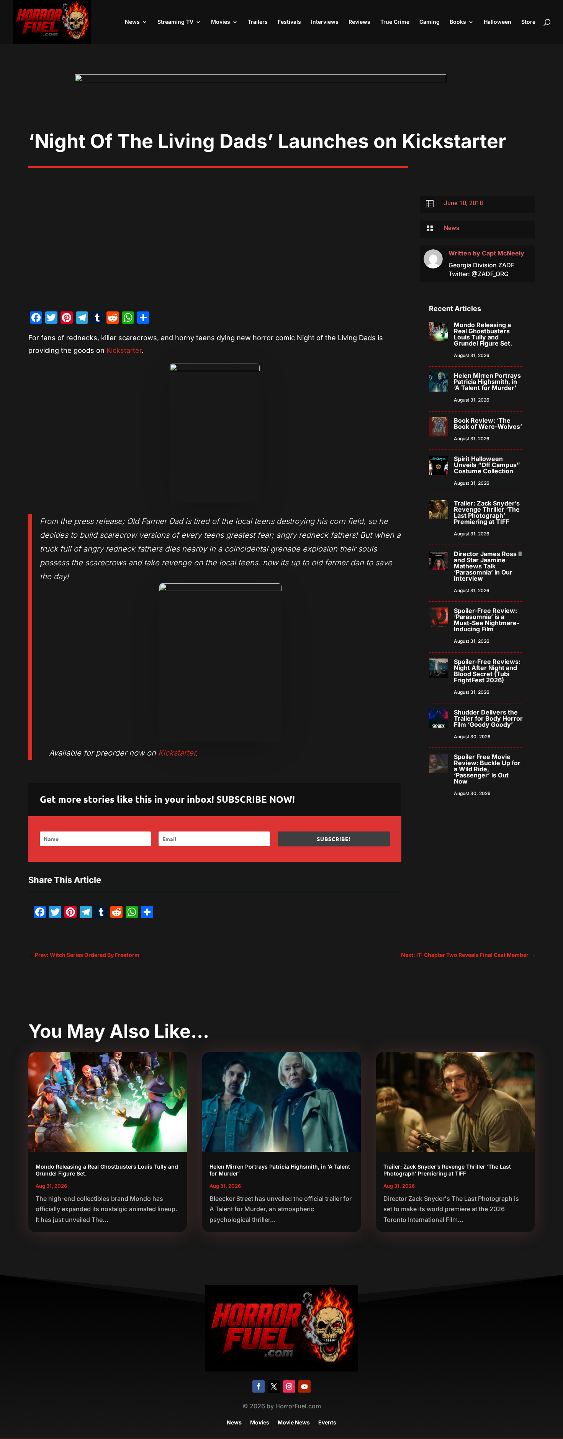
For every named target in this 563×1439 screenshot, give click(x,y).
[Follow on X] (274, 1386)
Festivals (289, 22)
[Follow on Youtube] (304, 1386)
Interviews (325, 22)
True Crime (394, 22)
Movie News (294, 1423)
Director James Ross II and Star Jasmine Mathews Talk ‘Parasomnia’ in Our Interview (488, 566)
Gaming (429, 22)
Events (327, 1423)
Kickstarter (124, 350)
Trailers (258, 22)
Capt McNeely (503, 253)
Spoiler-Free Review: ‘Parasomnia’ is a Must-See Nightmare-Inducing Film (486, 620)
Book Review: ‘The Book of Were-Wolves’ (488, 423)
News (132, 22)
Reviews (359, 22)
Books (458, 22)
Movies (220, 22)
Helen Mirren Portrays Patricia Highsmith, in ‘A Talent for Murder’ (487, 382)
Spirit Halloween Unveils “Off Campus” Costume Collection (487, 465)
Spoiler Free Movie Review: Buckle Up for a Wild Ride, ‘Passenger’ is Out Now (487, 769)
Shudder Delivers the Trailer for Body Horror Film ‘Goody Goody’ (488, 718)
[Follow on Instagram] (289, 1386)
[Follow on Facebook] (258, 1386)
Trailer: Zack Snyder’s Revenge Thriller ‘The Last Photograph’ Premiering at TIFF (487, 512)
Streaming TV (175, 22)
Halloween (497, 22)
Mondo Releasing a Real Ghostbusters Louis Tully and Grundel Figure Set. (483, 334)
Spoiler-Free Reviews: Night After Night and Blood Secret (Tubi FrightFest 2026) (487, 671)
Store (528, 22)
